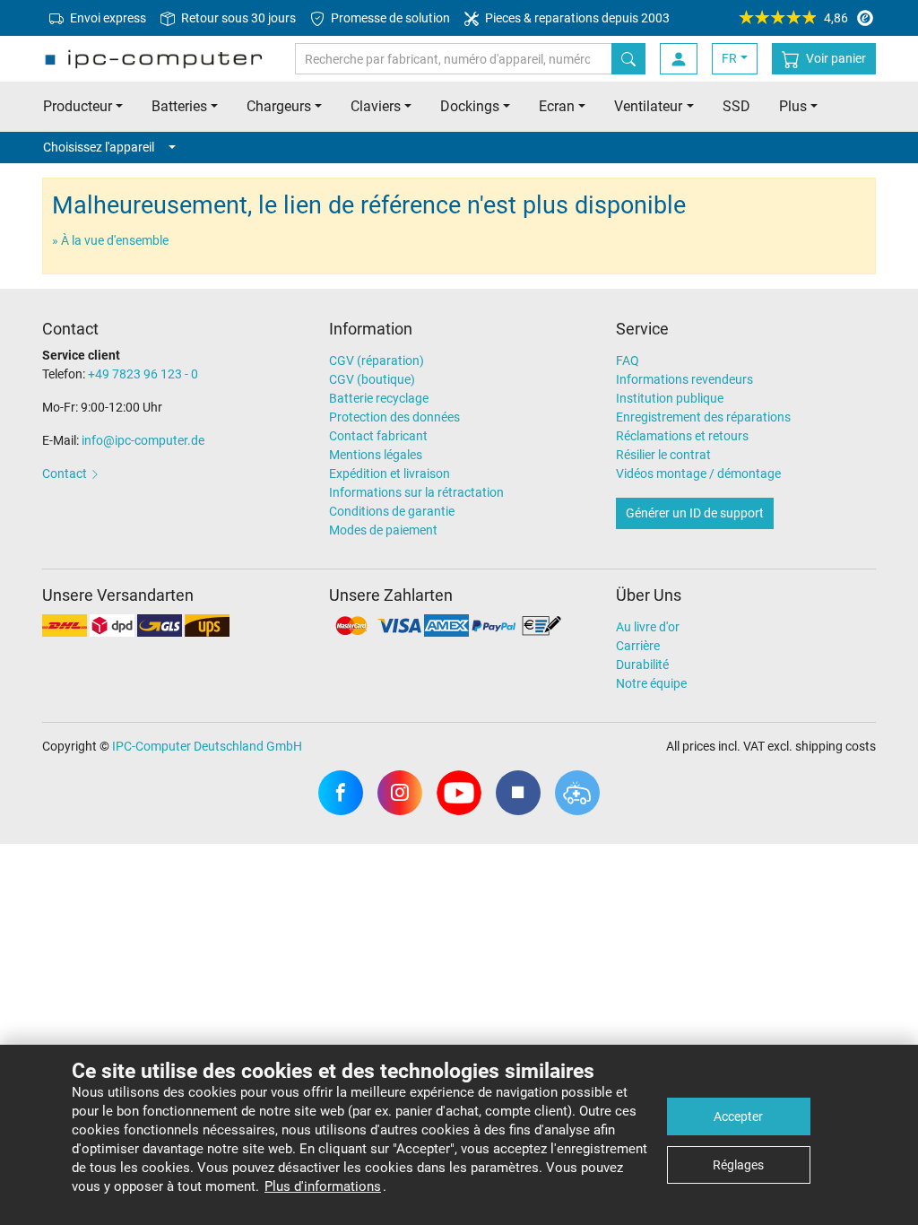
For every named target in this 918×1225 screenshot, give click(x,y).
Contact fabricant (378, 436)
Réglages (738, 1165)
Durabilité (642, 664)
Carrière (638, 646)
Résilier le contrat (663, 454)
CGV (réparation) (376, 360)
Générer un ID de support (695, 513)
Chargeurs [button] (279, 106)
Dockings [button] (469, 106)
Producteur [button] (77, 106)
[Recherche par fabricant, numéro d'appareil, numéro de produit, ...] (628, 58)
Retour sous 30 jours (237, 18)
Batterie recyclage (379, 398)
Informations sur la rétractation (416, 492)
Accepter (738, 1116)
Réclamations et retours (682, 436)
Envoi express (106, 18)
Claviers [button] (376, 106)
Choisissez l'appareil (98, 147)
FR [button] (729, 58)
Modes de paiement (383, 530)
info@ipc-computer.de (143, 440)
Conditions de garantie (392, 511)
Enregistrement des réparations (703, 417)
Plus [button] (793, 106)
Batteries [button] (179, 106)
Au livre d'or (648, 627)
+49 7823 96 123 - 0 (143, 374)
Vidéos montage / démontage (698, 473)
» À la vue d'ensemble (110, 240)
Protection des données (394, 417)
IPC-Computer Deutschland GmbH (207, 746)
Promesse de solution (389, 18)
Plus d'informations (322, 1186)
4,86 (836, 18)
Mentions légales (375, 454)
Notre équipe (651, 683)
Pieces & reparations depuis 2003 (576, 18)
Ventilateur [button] (648, 106)
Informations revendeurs (684, 379)
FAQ (627, 360)
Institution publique (669, 398)
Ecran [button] (557, 106)
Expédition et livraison (389, 473)
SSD (736, 106)
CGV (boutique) (372, 379)
